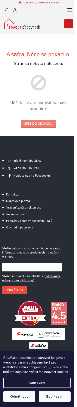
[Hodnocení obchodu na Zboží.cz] (38, 345)
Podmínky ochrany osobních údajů (29, 221)
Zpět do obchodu (38, 124)
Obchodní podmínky (19, 227)
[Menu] (69, 10)
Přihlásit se (15, 290)
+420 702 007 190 (25, 168)
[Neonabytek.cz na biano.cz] (59, 313)
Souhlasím (54, 396)
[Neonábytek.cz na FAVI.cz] (30, 313)
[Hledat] (6, 10)
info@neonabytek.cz (27, 161)
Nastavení (37, 382)
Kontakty (12, 194)
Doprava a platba (18, 201)
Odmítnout (19, 396)
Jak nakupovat (15, 214)
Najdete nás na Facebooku (31, 176)
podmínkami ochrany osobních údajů (31, 278)
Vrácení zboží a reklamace (23, 208)
